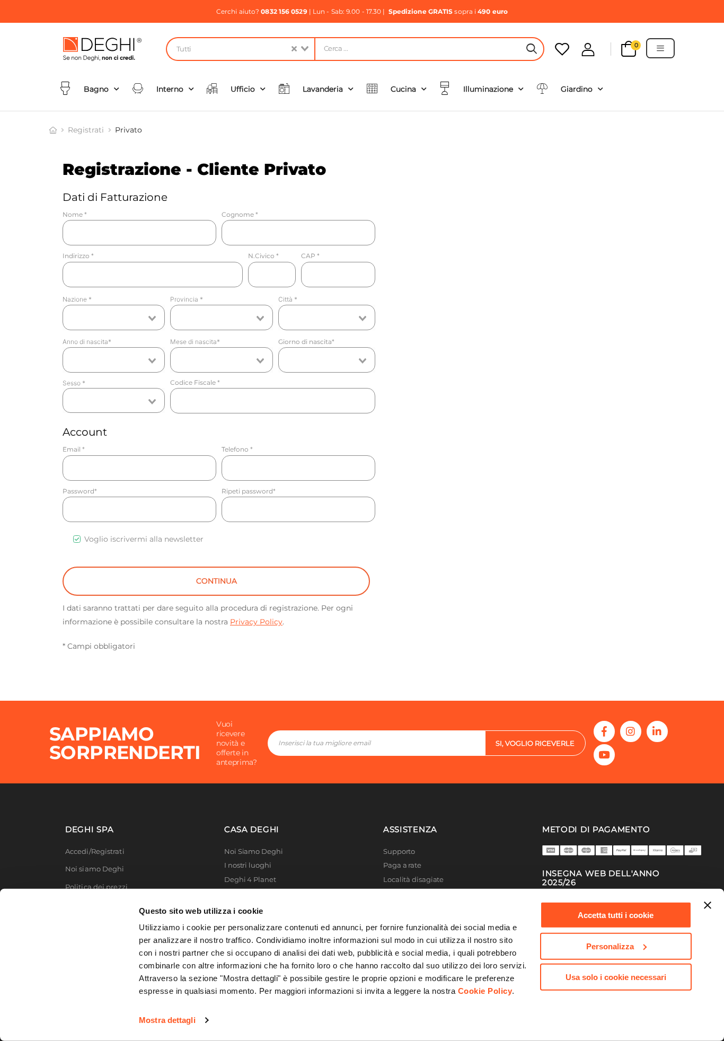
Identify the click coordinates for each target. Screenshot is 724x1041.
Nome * (75, 214)
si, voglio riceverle (535, 743)
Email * (74, 449)
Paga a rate (402, 865)
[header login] (588, 49)
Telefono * (237, 449)
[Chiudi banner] (707, 905)
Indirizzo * (78, 256)
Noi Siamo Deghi (253, 851)
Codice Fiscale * (195, 382)
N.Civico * (263, 256)
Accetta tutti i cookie (616, 915)
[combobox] (240, 49)
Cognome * (240, 214)
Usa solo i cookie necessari (616, 977)
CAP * (310, 256)
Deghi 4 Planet (250, 880)
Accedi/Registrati (95, 851)
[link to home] (53, 130)
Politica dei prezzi (96, 887)
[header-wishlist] (562, 49)
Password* (80, 491)
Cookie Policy (485, 990)
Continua (216, 581)
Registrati (86, 130)
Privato (128, 130)
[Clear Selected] (294, 49)
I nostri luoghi (247, 865)
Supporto (399, 851)
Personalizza (610, 945)
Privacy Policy (256, 622)
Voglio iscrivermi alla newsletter (144, 539)
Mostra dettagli (167, 1020)
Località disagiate (413, 880)
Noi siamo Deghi (95, 869)
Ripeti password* (249, 491)
